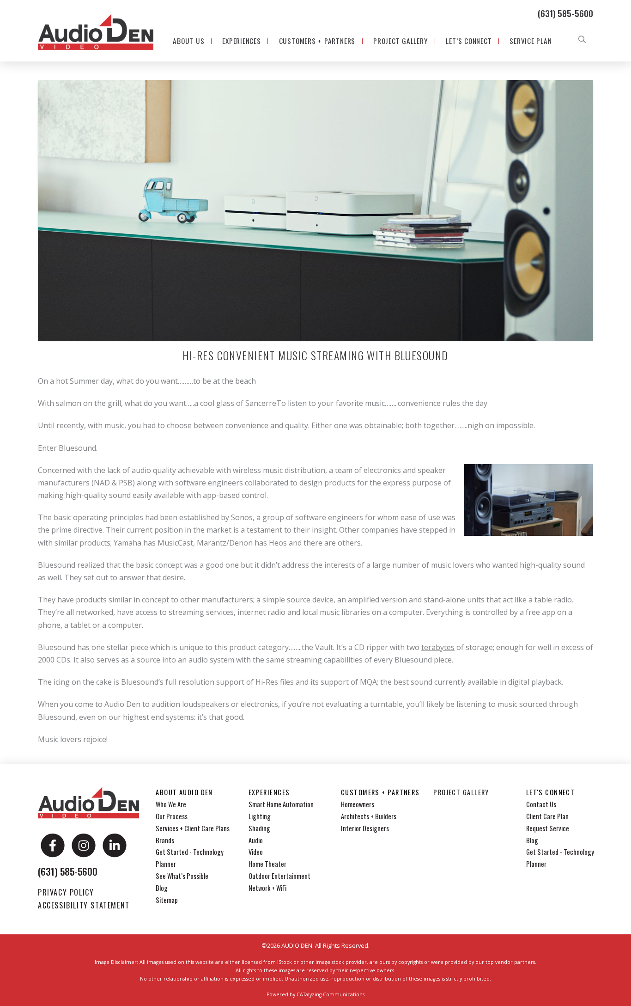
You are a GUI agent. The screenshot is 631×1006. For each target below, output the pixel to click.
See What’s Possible (182, 876)
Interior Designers (365, 828)
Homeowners (357, 804)
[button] (582, 39)
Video (256, 852)
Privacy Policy (66, 892)
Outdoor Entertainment (279, 876)
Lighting (260, 816)
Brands (165, 840)
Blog (162, 888)
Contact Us (541, 804)
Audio (256, 840)
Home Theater (267, 864)
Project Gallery (461, 792)
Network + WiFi (267, 888)
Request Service (547, 828)
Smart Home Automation (281, 804)
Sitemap (167, 900)
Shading (259, 828)
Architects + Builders (368, 816)
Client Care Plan (547, 816)
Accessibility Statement (84, 905)
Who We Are (171, 804)
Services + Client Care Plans (193, 828)
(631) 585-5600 (565, 13)
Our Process (172, 816)
